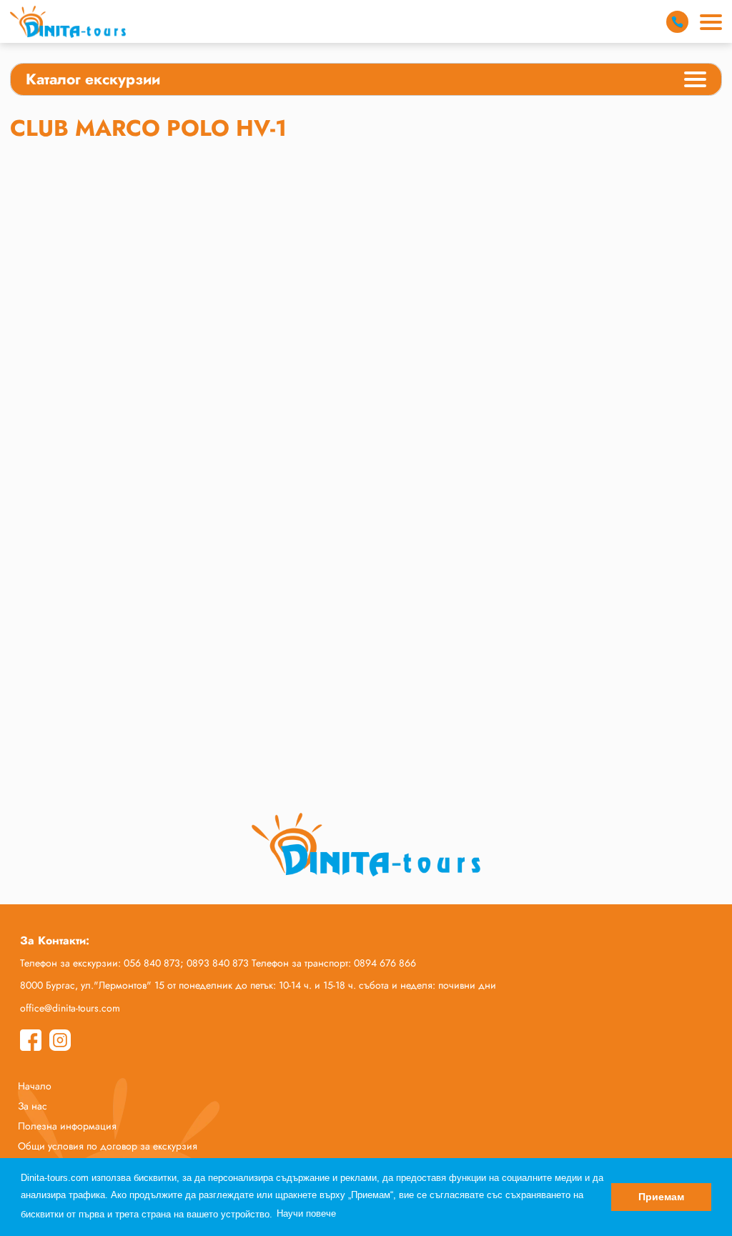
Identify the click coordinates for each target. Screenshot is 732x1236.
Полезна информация (67, 1126)
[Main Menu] (711, 22)
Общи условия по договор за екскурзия (107, 1146)
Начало (34, 1086)
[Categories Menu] (695, 81)
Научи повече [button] (306, 1213)
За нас (32, 1106)
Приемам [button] (661, 1196)
